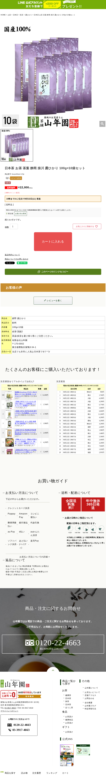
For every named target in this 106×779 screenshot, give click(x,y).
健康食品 (69, 720)
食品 (64, 711)
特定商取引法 (90, 709)
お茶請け (69, 717)
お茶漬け (69, 723)
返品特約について (12, 255)
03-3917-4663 (10, 708)
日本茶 (15, 15)
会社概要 (88, 703)
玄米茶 (68, 704)
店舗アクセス (90, 695)
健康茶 (68, 695)
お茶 (9, 15)
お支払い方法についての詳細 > (35, 557)
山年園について (91, 688)
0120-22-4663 (22, 724)
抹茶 (67, 701)
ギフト (66, 727)
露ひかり (28, 15)
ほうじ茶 (69, 708)
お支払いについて (92, 692)
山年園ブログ (90, 706)
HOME (3, 15)
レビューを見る (16, 178)
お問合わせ (89, 698)
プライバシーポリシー (9, 711)
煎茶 (21, 15)
